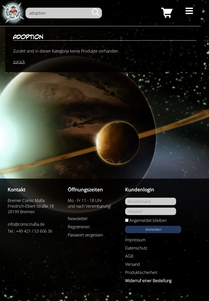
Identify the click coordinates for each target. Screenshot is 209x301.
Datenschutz (136, 248)
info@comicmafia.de (26, 224)
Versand (132, 264)
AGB (129, 256)
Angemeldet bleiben (148, 220)
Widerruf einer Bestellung (148, 280)
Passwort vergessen (85, 235)
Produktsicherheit (141, 272)
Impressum (135, 240)
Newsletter (78, 218)
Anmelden (153, 229)
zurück (19, 62)
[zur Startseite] (12, 13)
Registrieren (79, 227)
